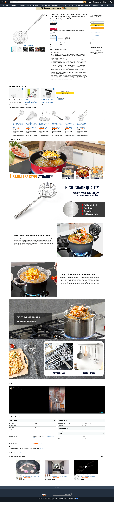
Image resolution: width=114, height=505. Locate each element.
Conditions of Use (40, 498)
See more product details (56, 80)
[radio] (14, 49)
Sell (69, 5)
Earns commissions (22, 387)
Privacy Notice (47, 498)
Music (82, 5)
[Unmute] (104, 412)
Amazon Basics (21, 5)
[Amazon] (5, 2)
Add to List (93, 43)
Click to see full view (28, 45)
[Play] (10, 412)
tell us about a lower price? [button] (23, 452)
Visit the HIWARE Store (54, 20)
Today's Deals (55, 5)
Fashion (73, 5)
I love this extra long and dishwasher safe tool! (23, 389)
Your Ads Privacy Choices (71, 498)
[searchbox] (48, 2)
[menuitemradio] (102, 412)
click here (41, 448)
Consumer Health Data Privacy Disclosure (58, 498)
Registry (78, 5)
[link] (32, 93)
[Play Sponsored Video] (57, 467)
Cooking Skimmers (39, 438)
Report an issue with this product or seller (60, 83)
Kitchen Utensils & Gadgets (27, 10)
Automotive (103, 5)
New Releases (35, 5)
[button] (3, 5)
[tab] (54, 336)
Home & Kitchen (12, 10)
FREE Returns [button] (53, 33)
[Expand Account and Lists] (100, 2)
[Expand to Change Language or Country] (60, 494)
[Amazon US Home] (44, 495)
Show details (60, 99)
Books (60, 5)
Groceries (41, 5)
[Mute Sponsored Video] (38, 472)
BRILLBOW (97, 32)
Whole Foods (47, 5)
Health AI (7, 5)
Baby (108, 5)
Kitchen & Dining (18, 10)
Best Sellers (28, 5)
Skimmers (42, 10)
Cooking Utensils (36, 10)
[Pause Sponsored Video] (38, 470)
